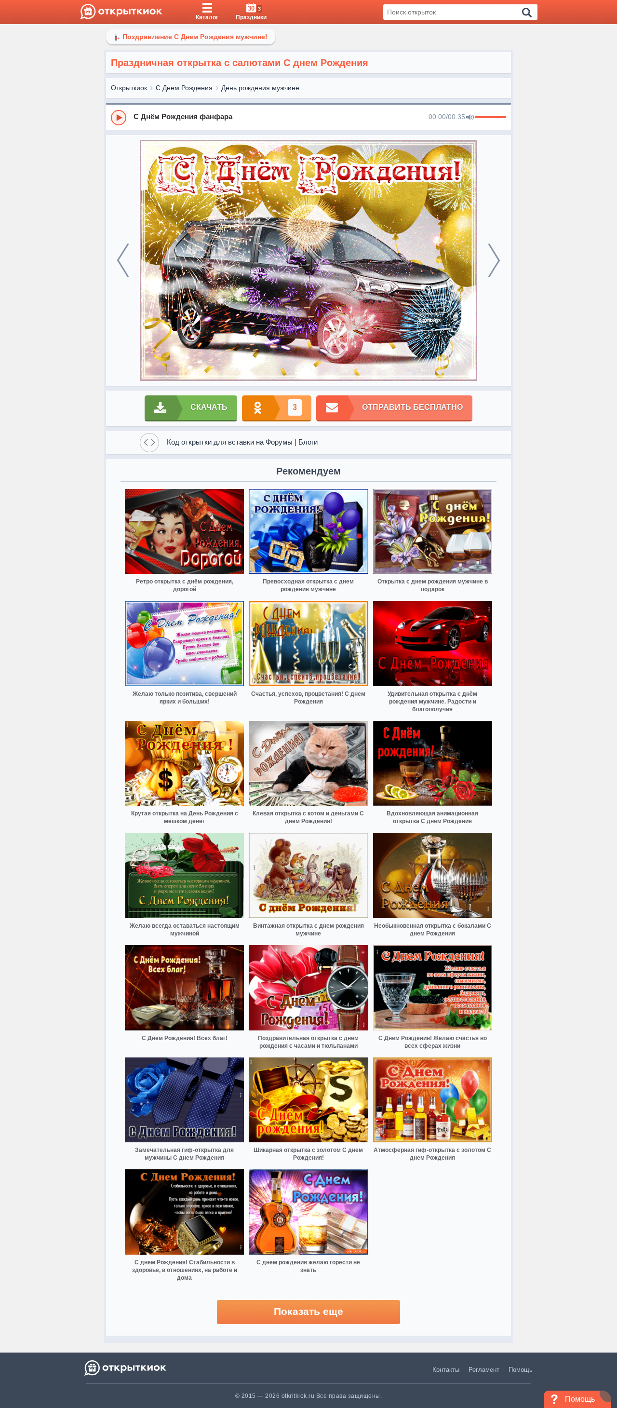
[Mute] (470, 117)
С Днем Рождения (184, 88)
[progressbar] (490, 117)
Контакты (445, 1369)
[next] (494, 260)
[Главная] (121, 12)
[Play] (118, 117)
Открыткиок (129, 88)
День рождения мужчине (260, 88)
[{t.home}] (126, 1367)
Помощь (521, 1369)
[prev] (122, 260)
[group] (308, 117)
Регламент (484, 1369)
